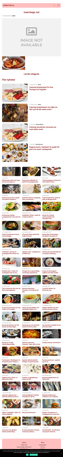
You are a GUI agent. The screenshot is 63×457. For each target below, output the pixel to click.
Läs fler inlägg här (31, 74)
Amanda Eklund (39, 124)
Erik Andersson (39, 144)
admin (13, 16)
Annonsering (42, 445)
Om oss (43, 447)
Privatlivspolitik (33, 454)
